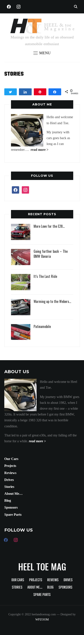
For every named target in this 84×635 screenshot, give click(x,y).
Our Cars (11, 459)
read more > (39, 149)
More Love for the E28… (49, 226)
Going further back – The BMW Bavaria (51, 254)
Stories (9, 487)
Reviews (10, 473)
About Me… (13, 493)
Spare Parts (13, 514)
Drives (9, 480)
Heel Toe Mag (42, 566)
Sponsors (11, 507)
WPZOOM (42, 619)
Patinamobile (42, 326)
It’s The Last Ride (45, 276)
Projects (10, 466)
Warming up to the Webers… (52, 301)
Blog (7, 500)
